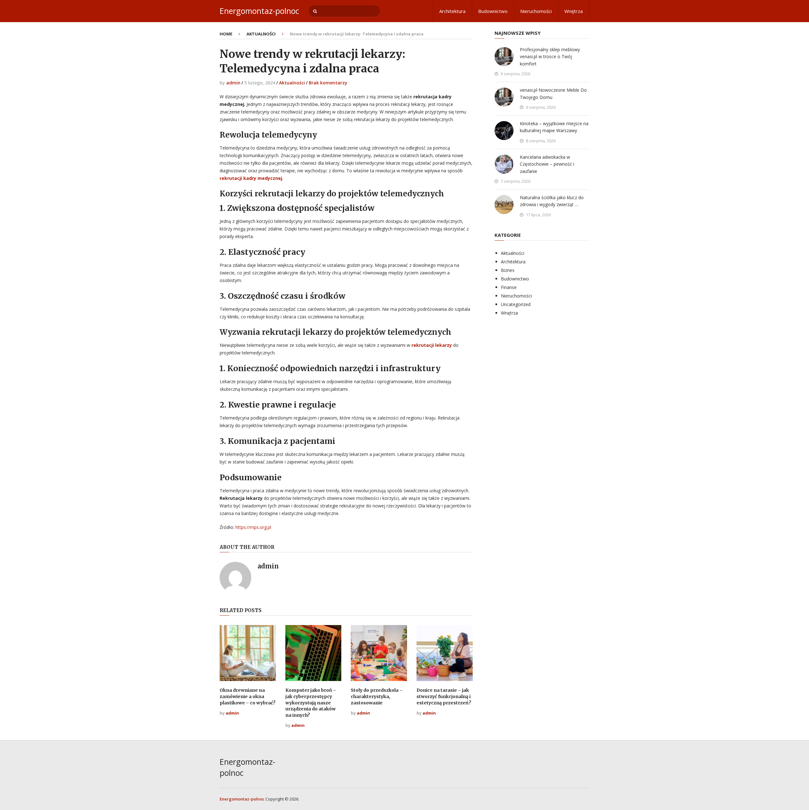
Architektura (452, 11)
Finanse (509, 287)
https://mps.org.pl (253, 527)
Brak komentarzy (328, 83)
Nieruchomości (536, 11)
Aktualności (292, 83)
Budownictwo (493, 11)
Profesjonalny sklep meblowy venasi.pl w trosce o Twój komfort (550, 56)
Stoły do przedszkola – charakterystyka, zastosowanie (377, 696)
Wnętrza (573, 11)
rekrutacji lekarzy (431, 345)
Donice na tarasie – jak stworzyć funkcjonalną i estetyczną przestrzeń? (444, 696)
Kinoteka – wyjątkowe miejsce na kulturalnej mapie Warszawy (554, 126)
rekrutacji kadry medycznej (251, 178)
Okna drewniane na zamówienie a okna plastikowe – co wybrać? (248, 696)
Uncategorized (516, 304)
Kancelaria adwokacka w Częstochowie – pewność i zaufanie (547, 164)
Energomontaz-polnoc (259, 11)
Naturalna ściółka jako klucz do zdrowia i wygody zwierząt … (552, 200)
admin (233, 83)
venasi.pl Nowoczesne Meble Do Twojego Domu (553, 93)
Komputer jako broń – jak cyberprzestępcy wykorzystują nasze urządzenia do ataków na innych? (310, 702)
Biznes (507, 270)
